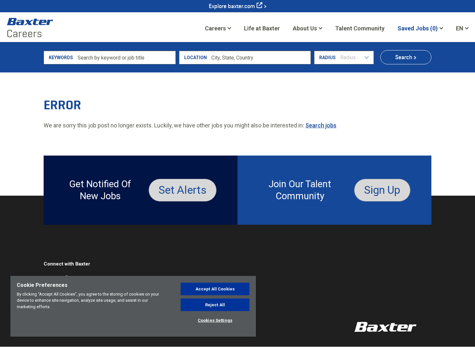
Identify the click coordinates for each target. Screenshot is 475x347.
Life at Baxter (262, 28)
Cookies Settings (215, 320)
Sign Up (382, 189)
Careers (215, 28)
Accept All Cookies (215, 289)
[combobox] (260, 57)
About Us (305, 28)
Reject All (215, 304)
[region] (133, 306)
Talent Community (360, 30)
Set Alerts (182, 189)
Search (403, 57)
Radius (327, 57)
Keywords (61, 57)
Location (195, 57)
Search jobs (320, 125)
